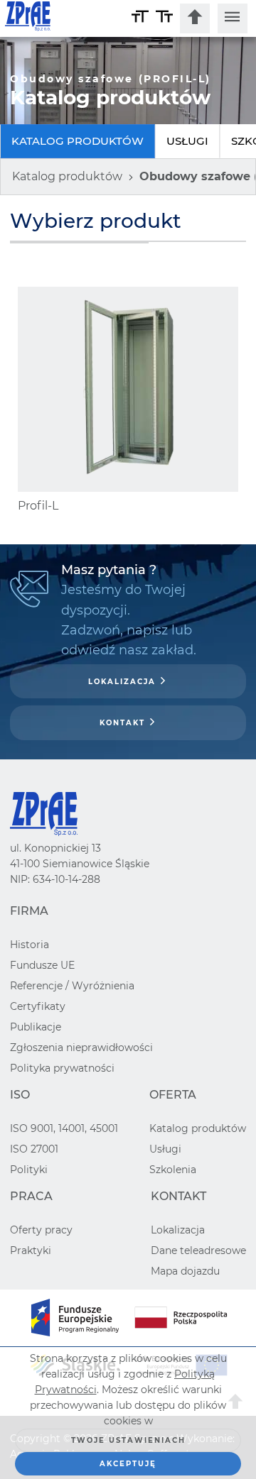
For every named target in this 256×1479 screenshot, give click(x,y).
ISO (20, 1094)
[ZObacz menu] (232, 18)
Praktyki (30, 1250)
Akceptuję (128, 1463)
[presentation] (195, 18)
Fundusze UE (42, 965)
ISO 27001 (34, 1149)
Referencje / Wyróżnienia (72, 985)
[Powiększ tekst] (140, 18)
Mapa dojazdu (185, 1271)
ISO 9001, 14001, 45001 (64, 1128)
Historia (29, 944)
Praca (31, 1196)
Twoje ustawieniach (128, 1440)
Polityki (29, 1169)
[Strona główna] (66, 18)
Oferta (172, 1094)
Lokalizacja (122, 681)
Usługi (187, 141)
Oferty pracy (41, 1230)
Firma (29, 911)
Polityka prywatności (62, 1068)
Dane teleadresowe (198, 1250)
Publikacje (35, 1027)
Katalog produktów (77, 141)
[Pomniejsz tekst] (164, 18)
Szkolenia (172, 1169)
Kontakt (122, 722)
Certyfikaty (37, 1006)
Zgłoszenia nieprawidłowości (81, 1047)
